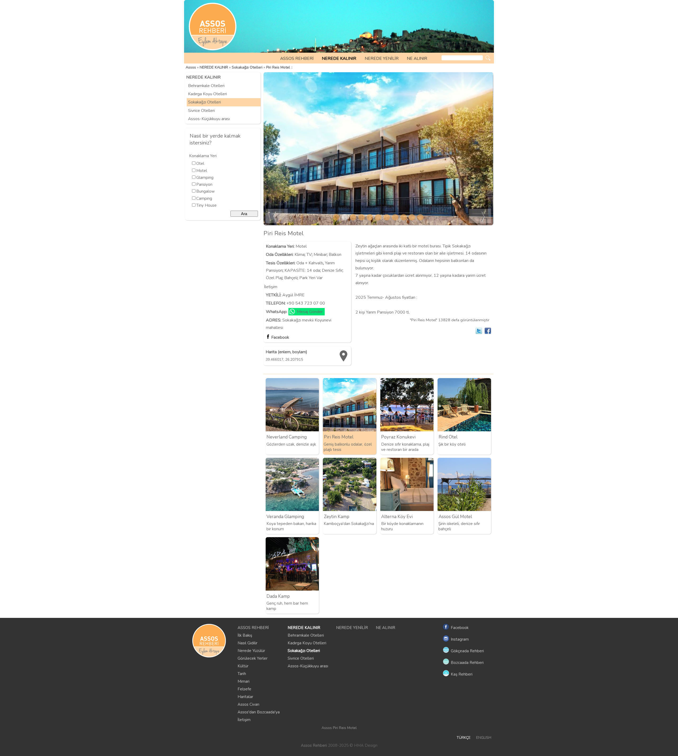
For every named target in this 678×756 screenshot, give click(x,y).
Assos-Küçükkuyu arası (209, 119)
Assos (191, 67)
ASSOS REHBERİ (297, 58)
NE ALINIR (417, 58)
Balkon (335, 254)
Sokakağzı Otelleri (247, 67)
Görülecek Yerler (252, 658)
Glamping (204, 177)
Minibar (320, 254)
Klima (300, 254)
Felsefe (244, 689)
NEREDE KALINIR (339, 58)
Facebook (280, 337)
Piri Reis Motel (278, 67)
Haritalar (245, 696)
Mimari (243, 681)
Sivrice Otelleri (201, 111)
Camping (204, 198)
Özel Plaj (274, 278)
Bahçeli (290, 278)
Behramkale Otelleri (206, 86)
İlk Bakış (245, 635)
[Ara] (488, 58)
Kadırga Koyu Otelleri (207, 94)
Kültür (243, 666)
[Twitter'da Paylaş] (479, 331)
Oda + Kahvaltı (309, 263)
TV (309, 254)
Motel (201, 170)
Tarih (242, 673)
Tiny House (206, 205)
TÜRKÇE (464, 737)
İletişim (244, 719)
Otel (200, 163)
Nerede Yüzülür (251, 650)
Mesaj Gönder (310, 312)
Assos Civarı (248, 704)
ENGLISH (483, 737)
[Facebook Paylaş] (488, 331)
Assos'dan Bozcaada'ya (259, 712)
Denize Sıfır (332, 270)
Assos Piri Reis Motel (339, 727)
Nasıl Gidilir (247, 643)
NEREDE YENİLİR (382, 58)
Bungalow (205, 191)
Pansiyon (204, 184)
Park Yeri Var (311, 278)
